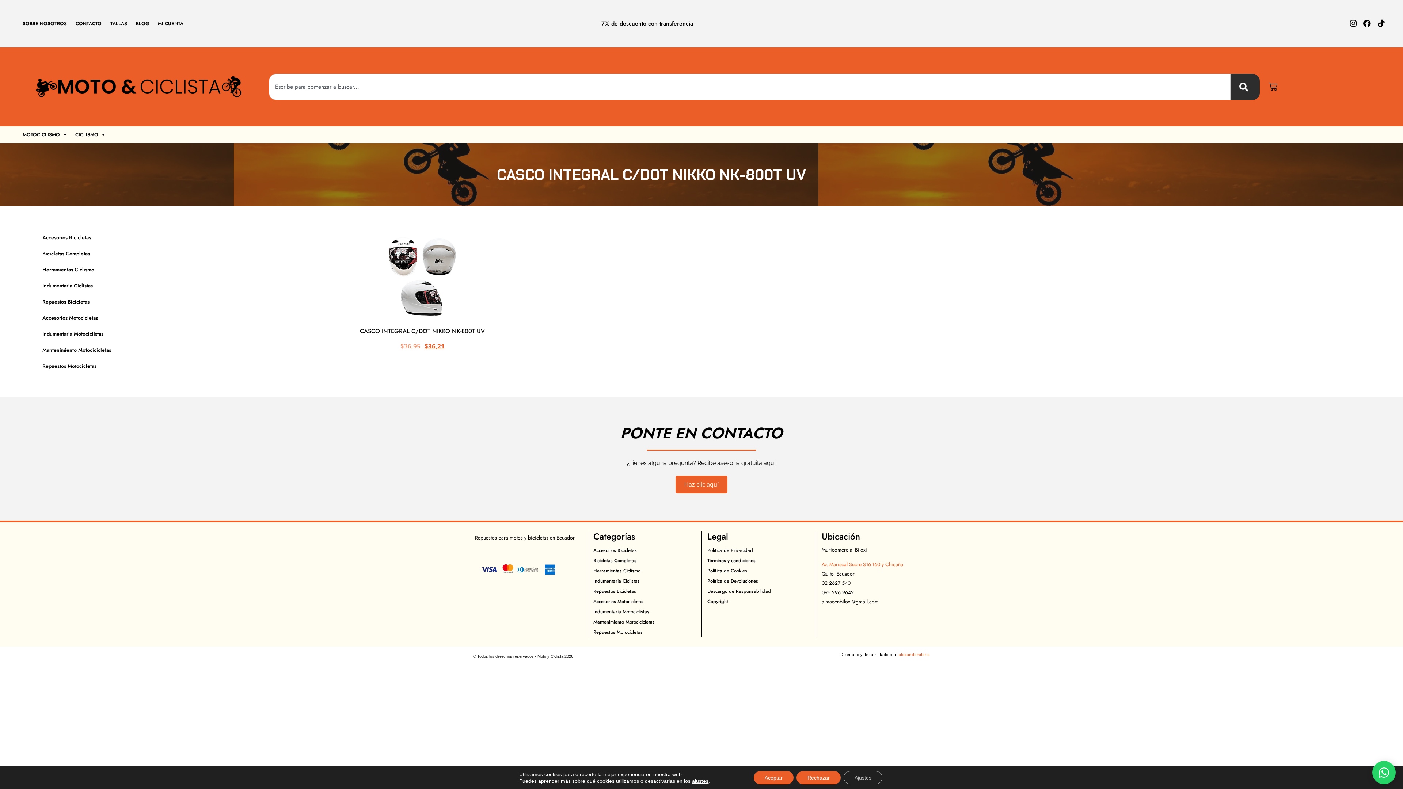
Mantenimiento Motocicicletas (76, 350)
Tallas (118, 23)
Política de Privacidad (730, 550)
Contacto (89, 23)
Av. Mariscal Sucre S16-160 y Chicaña (862, 564)
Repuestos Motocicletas (69, 366)
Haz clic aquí (701, 484)
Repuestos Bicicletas (66, 301)
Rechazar (818, 778)
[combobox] (750, 87)
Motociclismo (41, 134)
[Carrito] (1273, 87)
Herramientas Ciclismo (68, 269)
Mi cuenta (170, 23)
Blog (142, 23)
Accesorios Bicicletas (66, 237)
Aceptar (774, 778)
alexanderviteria (914, 654)
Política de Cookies (727, 570)
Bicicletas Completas (66, 253)
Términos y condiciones (731, 560)
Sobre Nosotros (45, 23)
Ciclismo (86, 134)
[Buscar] (1245, 87)
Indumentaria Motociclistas (72, 334)
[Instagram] (1353, 23)
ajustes (700, 781)
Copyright (717, 601)
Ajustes (863, 778)
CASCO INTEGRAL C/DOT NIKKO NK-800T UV (422, 331)
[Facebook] (1367, 23)
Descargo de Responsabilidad (739, 591)
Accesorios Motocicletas (70, 317)
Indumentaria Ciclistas (67, 285)
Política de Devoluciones (732, 581)
